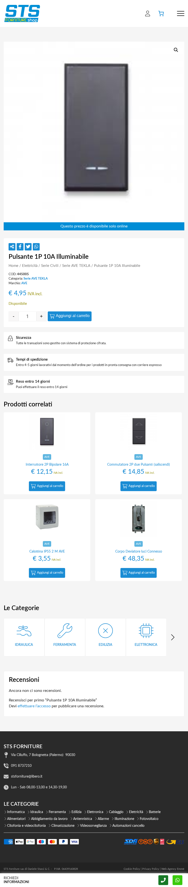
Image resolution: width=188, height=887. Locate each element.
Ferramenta (57, 812)
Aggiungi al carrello (73, 316)
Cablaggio (116, 812)
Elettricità (29, 266)
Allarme (103, 819)
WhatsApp (177, 880)
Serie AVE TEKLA (76, 266)
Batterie (155, 812)
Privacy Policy (150, 869)
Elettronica (95, 812)
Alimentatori (16, 819)
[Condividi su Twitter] (28, 246)
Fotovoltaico (149, 819)
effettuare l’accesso (34, 706)
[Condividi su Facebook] (20, 246)
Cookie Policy (132, 869)
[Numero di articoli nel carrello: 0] (161, 13)
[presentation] (172, 637)
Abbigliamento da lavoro (49, 819)
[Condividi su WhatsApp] (36, 246)
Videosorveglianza (93, 826)
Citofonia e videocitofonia (26, 826)
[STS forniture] (22, 13)
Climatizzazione (62, 826)
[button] (176, 50)
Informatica (16, 812)
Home (13, 266)
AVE (24, 283)
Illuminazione (124, 819)
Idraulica (36, 812)
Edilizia (76, 812)
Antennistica (82, 819)
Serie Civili (50, 266)
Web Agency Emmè (172, 869)
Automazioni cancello (128, 826)
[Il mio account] (147, 13)
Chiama (163, 880)
